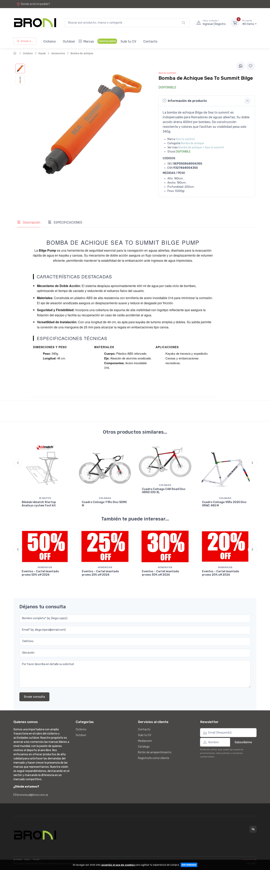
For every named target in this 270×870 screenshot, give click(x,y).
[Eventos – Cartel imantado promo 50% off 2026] (45, 546)
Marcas (88, 41)
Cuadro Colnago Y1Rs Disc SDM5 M (104, 503)
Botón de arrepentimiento (154, 752)
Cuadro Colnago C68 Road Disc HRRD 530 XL (163, 490)
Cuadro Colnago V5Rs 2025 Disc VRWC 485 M (224, 503)
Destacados (107, 41)
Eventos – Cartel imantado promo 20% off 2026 (220, 573)
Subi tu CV (128, 41)
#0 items (248, 22)
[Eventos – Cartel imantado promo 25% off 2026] (105, 546)
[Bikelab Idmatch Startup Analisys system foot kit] (45, 468)
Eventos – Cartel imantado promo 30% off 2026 (160, 573)
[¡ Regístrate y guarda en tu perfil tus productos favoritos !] (250, 66)
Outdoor (69, 41)
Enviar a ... (27, 41)
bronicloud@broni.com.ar (32, 795)
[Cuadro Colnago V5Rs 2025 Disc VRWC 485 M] (225, 468)
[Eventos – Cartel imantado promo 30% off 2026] (165, 546)
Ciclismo (49, 41)
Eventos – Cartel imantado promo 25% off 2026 (100, 573)
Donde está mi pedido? (35, 4)
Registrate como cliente (153, 758)
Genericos (45, 567)
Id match (45, 498)
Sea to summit (185, 139)
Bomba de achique (82, 53)
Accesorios (58, 53)
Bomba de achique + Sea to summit (201, 147)
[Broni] (35, 22)
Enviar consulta (34, 696)
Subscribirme (243, 742)
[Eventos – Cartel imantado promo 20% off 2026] (225, 546)
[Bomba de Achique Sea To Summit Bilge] (20, 68)
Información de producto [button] (187, 101)
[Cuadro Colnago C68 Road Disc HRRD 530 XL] (165, 462)
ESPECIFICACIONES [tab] (67, 222)
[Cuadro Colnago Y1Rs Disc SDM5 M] (105, 468)
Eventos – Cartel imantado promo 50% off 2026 (40, 573)
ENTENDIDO (189, 864)
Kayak (42, 53)
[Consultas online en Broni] (253, 829)
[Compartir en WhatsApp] (240, 66)
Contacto (150, 41)
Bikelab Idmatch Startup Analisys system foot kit (39, 503)
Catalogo (144, 746)
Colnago (105, 498)
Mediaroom (145, 741)
